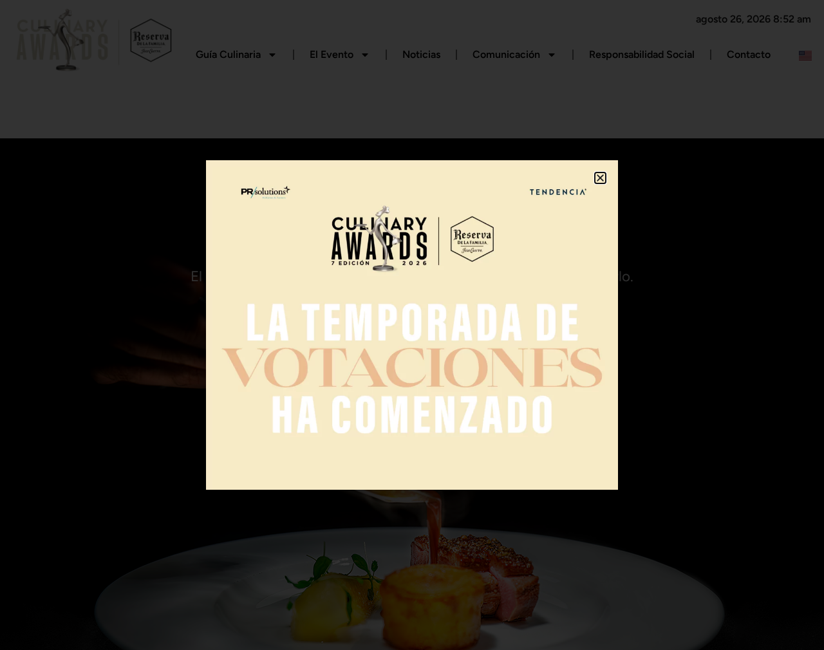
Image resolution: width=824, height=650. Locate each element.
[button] (600, 178)
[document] (412, 325)
